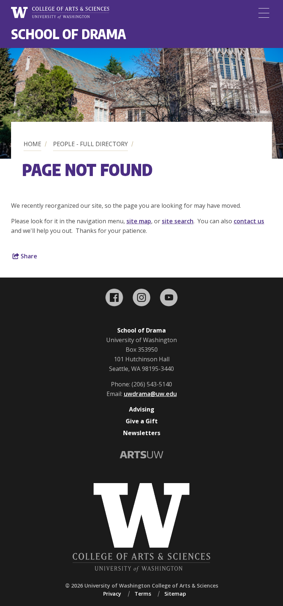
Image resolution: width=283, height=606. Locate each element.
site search (177, 221)
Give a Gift (142, 421)
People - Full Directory (90, 144)
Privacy (112, 593)
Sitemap (175, 593)
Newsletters (141, 433)
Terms (142, 593)
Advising (141, 409)
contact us (249, 221)
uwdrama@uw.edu (150, 394)
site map (138, 221)
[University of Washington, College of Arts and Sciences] (60, 13)
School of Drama (68, 33)
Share (28, 256)
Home (32, 144)
